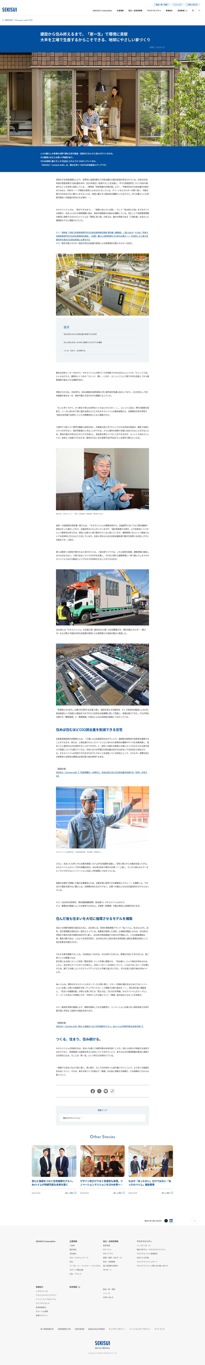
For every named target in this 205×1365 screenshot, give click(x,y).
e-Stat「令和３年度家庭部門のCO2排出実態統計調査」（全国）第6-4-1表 (102, 236)
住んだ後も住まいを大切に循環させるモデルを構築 (83, 342)
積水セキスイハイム (71, 1117)
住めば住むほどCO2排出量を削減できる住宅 (80, 334)
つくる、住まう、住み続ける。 (75, 350)
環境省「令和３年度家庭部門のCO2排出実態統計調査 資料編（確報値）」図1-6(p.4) (97, 232)
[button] (102, 11)
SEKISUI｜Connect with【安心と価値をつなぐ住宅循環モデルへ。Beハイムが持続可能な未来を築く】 (100, 1026)
